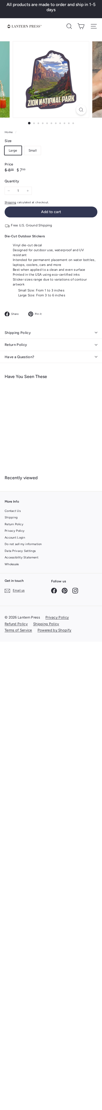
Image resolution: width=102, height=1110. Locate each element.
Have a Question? (19, 357)
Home (9, 132)
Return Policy (16, 345)
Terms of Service (18, 630)
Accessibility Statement (21, 557)
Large (13, 150)
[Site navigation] (93, 26)
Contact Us (13, 511)
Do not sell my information (23, 544)
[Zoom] (81, 110)
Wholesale (12, 564)
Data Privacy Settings (20, 551)
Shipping (10, 202)
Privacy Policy (14, 531)
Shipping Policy (18, 333)
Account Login (15, 537)
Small (33, 150)
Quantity (12, 181)
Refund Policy (16, 624)
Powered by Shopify (54, 630)
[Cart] (81, 26)
